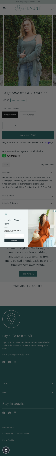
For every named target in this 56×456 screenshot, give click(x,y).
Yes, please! (14, 240)
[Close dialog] (54, 211)
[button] (6, 450)
